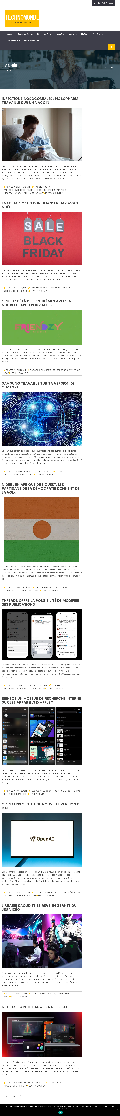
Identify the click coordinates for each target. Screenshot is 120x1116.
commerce (57, 287)
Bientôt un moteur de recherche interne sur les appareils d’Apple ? (41, 700)
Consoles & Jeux (25, 34)
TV (25, 1086)
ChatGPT (17, 474)
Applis (19, 370)
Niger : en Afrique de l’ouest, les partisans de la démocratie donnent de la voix (41, 488)
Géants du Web (44, 34)
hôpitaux (52, 190)
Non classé (21, 587)
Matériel (85, 34)
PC (22, 1086)
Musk (11, 688)
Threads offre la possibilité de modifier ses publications (40, 602)
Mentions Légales (32, 40)
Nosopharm (22, 193)
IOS (55, 791)
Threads (19, 688)
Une (29, 187)
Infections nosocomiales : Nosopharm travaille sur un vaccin (40, 100)
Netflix (17, 1086)
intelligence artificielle (24, 895)
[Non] (117, 1110)
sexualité (50, 370)
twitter (27, 688)
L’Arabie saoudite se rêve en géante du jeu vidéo (39, 907)
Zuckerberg (39, 688)
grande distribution (19, 291)
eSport (59, 993)
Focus (19, 287)
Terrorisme (33, 590)
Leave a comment (54, 193)
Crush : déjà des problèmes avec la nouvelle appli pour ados (36, 303)
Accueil (10, 34)
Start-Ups (98, 34)
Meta (6, 688)
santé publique (35, 193)
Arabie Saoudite (48, 993)
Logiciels (73, 34)
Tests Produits (13, 40)
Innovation (60, 34)
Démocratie (16, 590)
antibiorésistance (25, 190)
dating (42, 370)
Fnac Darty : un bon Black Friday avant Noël (41, 205)
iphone (61, 791)
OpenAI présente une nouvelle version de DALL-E (41, 806)
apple (42, 791)
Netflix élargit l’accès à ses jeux (35, 1006)
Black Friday (45, 287)
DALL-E (65, 892)
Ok (61, 1112)
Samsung (29, 474)
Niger (25, 590)
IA (23, 474)
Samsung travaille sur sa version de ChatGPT (38, 385)
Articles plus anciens (15, 1096)
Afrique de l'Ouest (53, 587)
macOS (68, 791)
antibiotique (41, 190)
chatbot (8, 474)
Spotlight (23, 794)
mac (12, 1086)
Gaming (67, 993)
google (49, 791)
